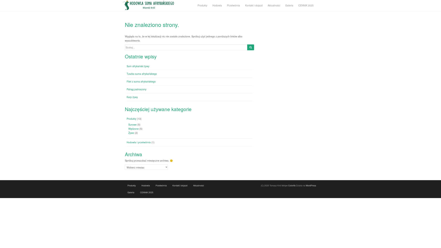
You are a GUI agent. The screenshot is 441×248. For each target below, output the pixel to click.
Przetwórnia (161, 185)
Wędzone (133, 128)
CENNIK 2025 (146, 192)
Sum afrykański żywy (138, 66)
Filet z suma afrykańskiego (141, 81)
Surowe (132, 124)
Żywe (131, 133)
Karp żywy (132, 97)
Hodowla (145, 185)
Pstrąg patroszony (136, 89)
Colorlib (292, 185)
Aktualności (198, 185)
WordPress (311, 185)
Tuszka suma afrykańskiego (142, 73)
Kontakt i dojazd (179, 185)
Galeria (130, 192)
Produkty (131, 118)
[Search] (250, 47)
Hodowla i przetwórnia (139, 142)
